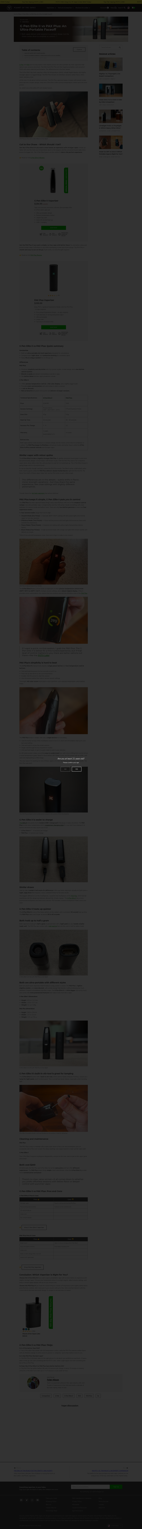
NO (65, 769)
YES (76, 769)
